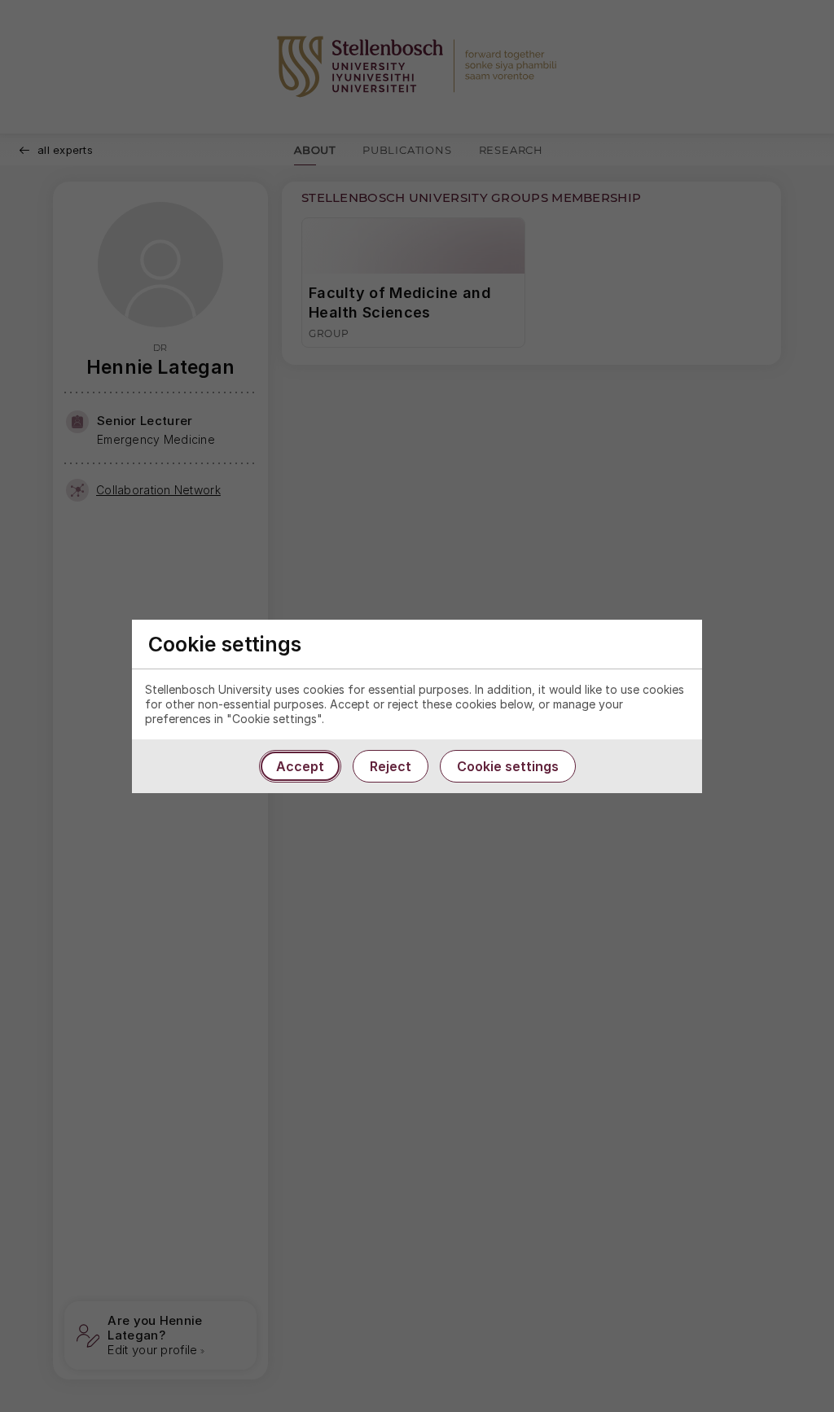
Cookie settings (508, 766)
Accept (300, 766)
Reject (390, 766)
